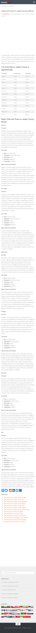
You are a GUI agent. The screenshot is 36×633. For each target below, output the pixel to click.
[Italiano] (21, 611)
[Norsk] (10, 614)
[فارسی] (32, 608)
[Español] (26, 608)
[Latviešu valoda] (5, 614)
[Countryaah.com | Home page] (8, 2)
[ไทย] (13, 617)
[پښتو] (21, 614)
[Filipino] (16, 617)
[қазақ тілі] (29, 611)
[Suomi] (2, 611)
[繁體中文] (29, 617)
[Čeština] (13, 608)
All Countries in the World (11, 628)
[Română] (26, 614)
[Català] (10, 608)
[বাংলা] (8, 608)
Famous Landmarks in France (10, 582)
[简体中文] (26, 617)
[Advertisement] (18, 36)
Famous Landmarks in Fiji (9, 590)
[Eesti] (29, 608)
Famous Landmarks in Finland (10, 586)
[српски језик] (5, 617)
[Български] (5, 608)
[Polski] (18, 614)
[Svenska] (8, 617)
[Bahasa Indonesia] (18, 611)
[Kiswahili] (10, 617)
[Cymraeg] (16, 608)
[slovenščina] (2, 617)
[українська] (21, 617)
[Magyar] (16, 611)
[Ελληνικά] (24, 608)
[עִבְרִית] (8, 611)
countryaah (6, 14)
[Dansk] (18, 608)
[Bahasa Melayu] (8, 614)
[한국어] (32, 611)
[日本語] (24, 611)
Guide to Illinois (9, 6)
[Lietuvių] (2, 614)
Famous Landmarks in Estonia (10, 597)
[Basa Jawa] (26, 611)
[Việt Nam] (24, 617)
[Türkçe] (18, 617)
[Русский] (29, 614)
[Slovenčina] (32, 614)
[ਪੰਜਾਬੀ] (16, 614)
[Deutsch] (21, 608)
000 (2, 6)
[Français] (5, 611)
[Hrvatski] (13, 611)
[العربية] (2, 608)
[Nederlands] (13, 614)
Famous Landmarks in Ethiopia (10, 594)
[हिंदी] (10, 611)
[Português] (24, 614)
